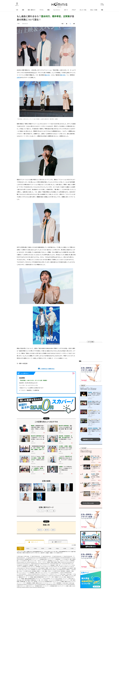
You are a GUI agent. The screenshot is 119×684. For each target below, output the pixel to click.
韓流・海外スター (32, 10)
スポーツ (66, 10)
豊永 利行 (47, 75)
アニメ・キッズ (41, 510)
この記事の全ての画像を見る (47, 368)
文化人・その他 (93, 10)
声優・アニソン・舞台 (50, 510)
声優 (48, 10)
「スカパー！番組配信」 (26, 390)
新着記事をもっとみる (88, 439)
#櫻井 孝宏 (47, 529)
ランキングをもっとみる (88, 503)
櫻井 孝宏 (62, 75)
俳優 (23, 10)
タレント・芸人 (83, 10)
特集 (102, 10)
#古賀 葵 (53, 529)
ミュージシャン (56, 10)
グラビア (74, 10)
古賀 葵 (19, 77)
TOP (17, 10)
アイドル (41, 10)
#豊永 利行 (40, 529)
